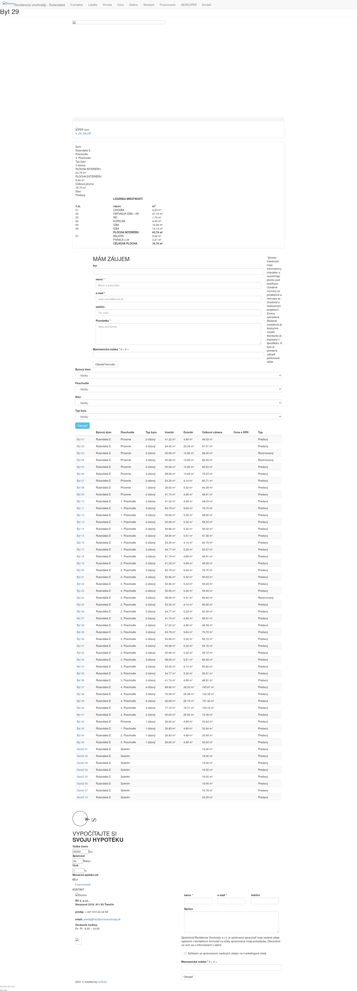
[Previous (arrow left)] (1, 990)
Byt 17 (80, 549)
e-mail (100, 293)
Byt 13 (80, 522)
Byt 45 (80, 742)
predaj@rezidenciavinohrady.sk (102, 919)
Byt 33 (80, 659)
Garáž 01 (82, 749)
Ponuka (107, 5)
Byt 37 (80, 687)
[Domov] (8, 3)
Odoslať (188, 977)
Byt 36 (80, 680)
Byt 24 (80, 597)
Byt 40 (80, 708)
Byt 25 (80, 604)
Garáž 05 (82, 776)
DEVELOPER (189, 5)
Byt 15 (80, 535)
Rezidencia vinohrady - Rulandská (39, 4)
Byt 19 (80, 563)
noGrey (102, 982)
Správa (188, 909)
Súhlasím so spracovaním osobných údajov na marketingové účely (227, 953)
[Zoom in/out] (12, 986)
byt (95, 265)
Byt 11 (80, 508)
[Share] (5, 986)
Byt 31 (80, 646)
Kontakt (206, 5)
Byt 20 (80, 570)
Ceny (121, 5)
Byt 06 (80, 474)
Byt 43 (80, 728)
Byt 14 (80, 529)
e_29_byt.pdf (83, 133)
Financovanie (168, 5)
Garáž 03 (82, 763)
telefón (100, 307)
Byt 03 (80, 453)
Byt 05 (80, 467)
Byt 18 (80, 556)
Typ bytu (80, 410)
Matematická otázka (106, 349)
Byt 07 (80, 480)
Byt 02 (80, 446)
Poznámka (103, 320)
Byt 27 (80, 618)
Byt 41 (80, 714)
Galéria (133, 5)
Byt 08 (80, 487)
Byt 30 (80, 639)
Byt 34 (80, 666)
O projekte (76, 5)
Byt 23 (80, 591)
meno (100, 279)
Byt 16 (80, 542)
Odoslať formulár (105, 364)
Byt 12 (80, 515)
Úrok (75, 865)
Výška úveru (80, 846)
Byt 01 (80, 439)
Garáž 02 (82, 756)
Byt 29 (80, 632)
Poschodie (82, 383)
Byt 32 (80, 652)
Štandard (148, 5)
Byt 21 (80, 577)
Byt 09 (80, 494)
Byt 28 (80, 625)
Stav (78, 397)
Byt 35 (80, 673)
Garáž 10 (82, 797)
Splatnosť (79, 856)
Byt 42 (80, 721)
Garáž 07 (82, 790)
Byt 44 (80, 735)
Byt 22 (80, 584)
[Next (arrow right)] (5, 990)
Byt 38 (80, 694)
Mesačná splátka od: (86, 875)
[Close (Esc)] (1, 986)
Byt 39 (80, 701)
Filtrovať (82, 426)
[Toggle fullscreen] (8, 986)
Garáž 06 (82, 783)
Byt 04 (80, 460)
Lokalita (92, 5)
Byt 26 (80, 611)
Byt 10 (80, 501)
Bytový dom (83, 369)
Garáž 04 (82, 769)
